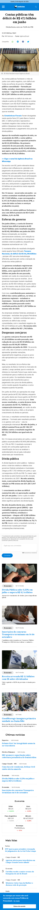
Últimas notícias (15, 734)
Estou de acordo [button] (19, 906)
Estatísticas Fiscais (13, 116)
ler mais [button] (17, 901)
